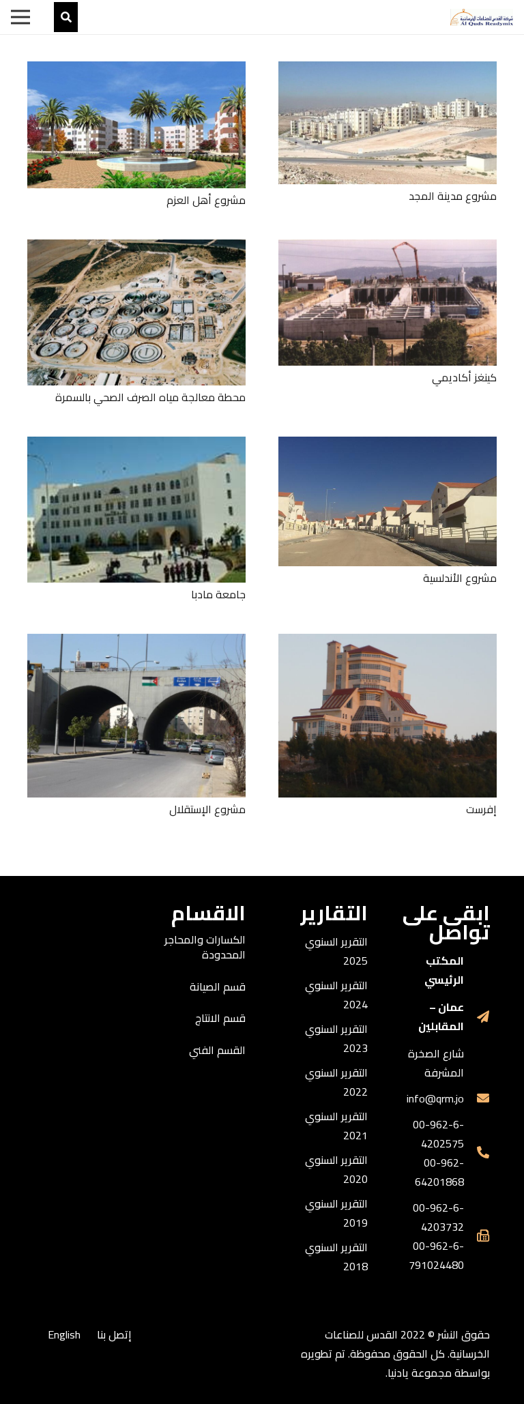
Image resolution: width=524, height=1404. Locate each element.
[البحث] (66, 17)
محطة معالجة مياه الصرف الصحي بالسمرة (150, 397)
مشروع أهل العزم (206, 200)
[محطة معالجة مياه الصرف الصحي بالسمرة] (136, 249)
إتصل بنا (114, 1334)
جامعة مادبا (218, 594)
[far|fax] (477, 1236)
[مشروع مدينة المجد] (387, 71)
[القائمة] (20, 17)
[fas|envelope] (477, 1098)
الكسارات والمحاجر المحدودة (205, 947)
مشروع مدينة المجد (453, 196)
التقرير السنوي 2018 (336, 1256)
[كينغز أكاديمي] (387, 249)
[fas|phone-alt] (477, 1152)
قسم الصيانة (218, 986)
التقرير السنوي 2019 (336, 1213)
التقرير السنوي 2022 (336, 1082)
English (64, 1334)
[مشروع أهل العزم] (136, 71)
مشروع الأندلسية (460, 578)
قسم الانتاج (220, 1018)
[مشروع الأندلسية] (387, 446)
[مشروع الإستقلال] (136, 643)
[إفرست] (387, 643)
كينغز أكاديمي (464, 377)
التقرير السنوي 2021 (336, 1125)
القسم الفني (217, 1050)
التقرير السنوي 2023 (336, 1038)
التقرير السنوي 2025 (336, 951)
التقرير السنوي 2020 (336, 1169)
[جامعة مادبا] (136, 446)
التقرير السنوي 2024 (336, 994)
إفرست (481, 809)
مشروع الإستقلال (207, 809)
